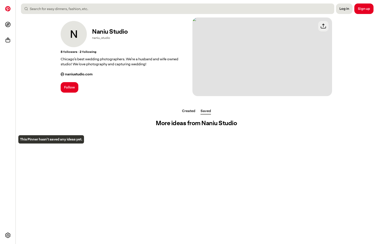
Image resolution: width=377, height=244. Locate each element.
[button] (69, 52)
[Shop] (8, 40)
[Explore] (8, 24)
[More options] (8, 235)
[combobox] (179, 8)
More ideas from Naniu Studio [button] (196, 123)
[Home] (8, 8)
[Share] (323, 26)
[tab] (188, 111)
